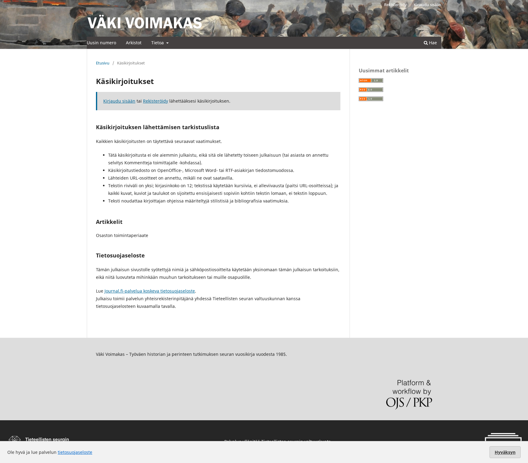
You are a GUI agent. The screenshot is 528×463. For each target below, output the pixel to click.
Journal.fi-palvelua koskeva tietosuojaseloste (150, 291)
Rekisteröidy (395, 4)
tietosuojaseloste (75, 452)
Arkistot (133, 43)
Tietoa (158, 43)
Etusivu (102, 63)
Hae (432, 43)
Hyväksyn (505, 452)
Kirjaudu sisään (427, 4)
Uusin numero (101, 43)
